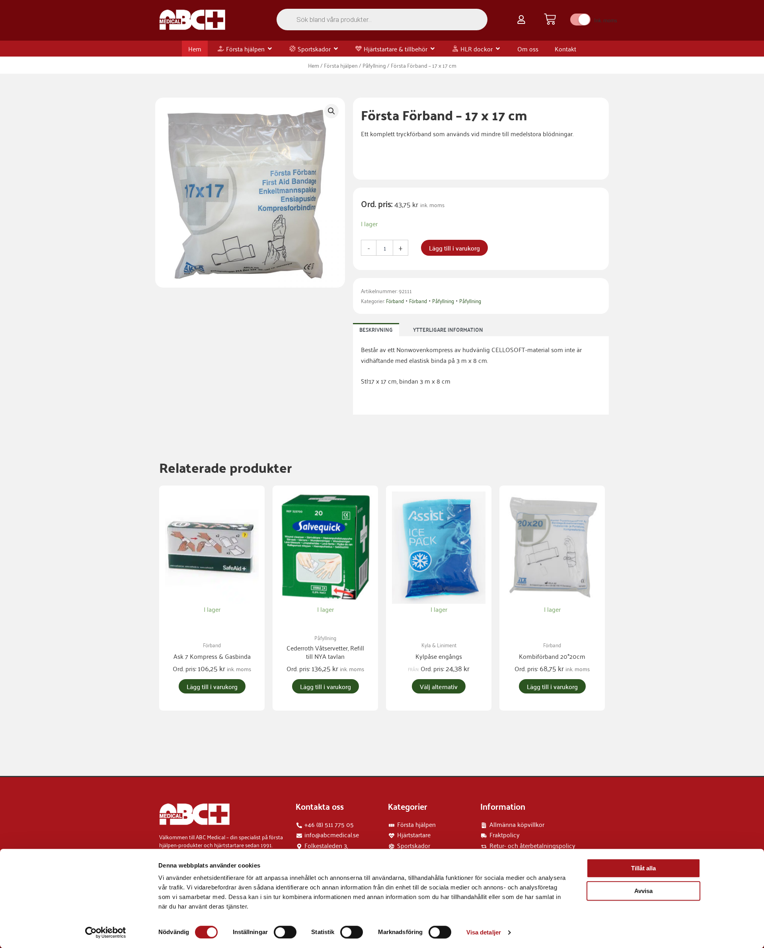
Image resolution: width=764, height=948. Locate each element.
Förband (395, 300)
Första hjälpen (341, 65)
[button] (331, 111)
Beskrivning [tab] (376, 329)
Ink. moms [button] (605, 20)
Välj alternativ (439, 686)
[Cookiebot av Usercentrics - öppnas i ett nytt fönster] (105, 932)
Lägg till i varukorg (454, 247)
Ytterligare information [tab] (448, 329)
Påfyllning (374, 65)
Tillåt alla (643, 868)
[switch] (285, 932)
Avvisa (643, 890)
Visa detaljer (483, 932)
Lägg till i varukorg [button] (212, 686)
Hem (313, 65)
